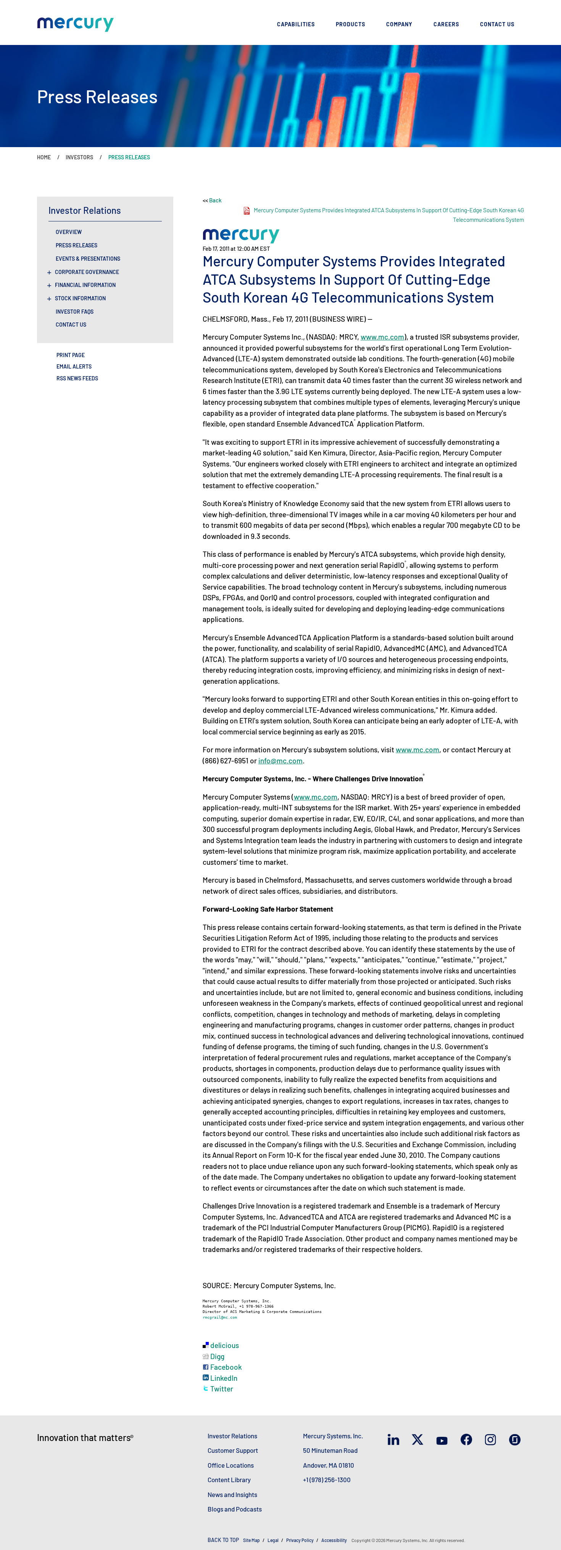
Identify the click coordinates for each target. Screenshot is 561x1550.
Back (215, 200)
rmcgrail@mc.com (220, 1317)
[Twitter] (419, 1440)
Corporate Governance (87, 272)
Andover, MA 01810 (328, 1465)
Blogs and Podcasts (235, 1509)
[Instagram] (492, 1440)
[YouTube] (443, 1440)
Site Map (251, 1540)
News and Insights (232, 1494)
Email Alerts (74, 366)
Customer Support (233, 1450)
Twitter (221, 1388)
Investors (79, 157)
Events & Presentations (88, 259)
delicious (224, 1345)
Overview (69, 232)
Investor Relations (232, 1435)
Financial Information (85, 285)
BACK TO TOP (223, 1540)
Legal (273, 1540)
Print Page (70, 355)
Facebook (225, 1366)
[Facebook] (468, 1440)
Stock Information (80, 298)
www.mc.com (382, 336)
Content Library (229, 1479)
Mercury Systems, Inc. (333, 1435)
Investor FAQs (75, 312)
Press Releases (76, 245)
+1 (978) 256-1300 (327, 1479)
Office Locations (231, 1465)
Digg (216, 1356)
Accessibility (334, 1540)
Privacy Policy (300, 1540)
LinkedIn (223, 1378)
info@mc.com (280, 760)
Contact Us (71, 325)
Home (44, 157)
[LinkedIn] (395, 1440)
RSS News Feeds (77, 378)
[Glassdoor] (516, 1440)
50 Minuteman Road (330, 1450)
